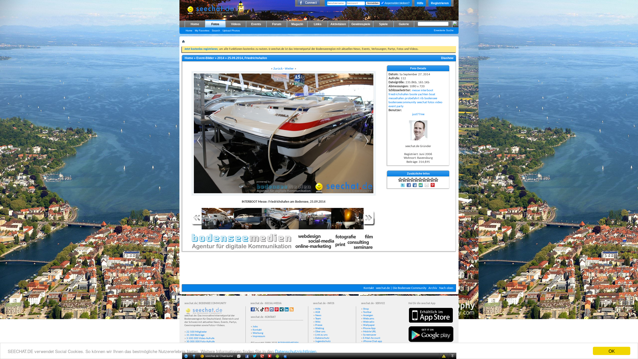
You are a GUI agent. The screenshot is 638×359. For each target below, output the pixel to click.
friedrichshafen (399, 94)
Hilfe (420, 3)
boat (432, 94)
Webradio (368, 322)
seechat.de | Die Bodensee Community (401, 288)
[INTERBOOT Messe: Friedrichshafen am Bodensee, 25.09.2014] (199, 147)
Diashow (447, 58)
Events (256, 24)
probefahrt (412, 98)
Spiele (383, 24)
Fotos (215, 24)
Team (318, 318)
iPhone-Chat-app (372, 341)
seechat (422, 102)
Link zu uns (321, 335)
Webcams (368, 318)
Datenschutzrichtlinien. (296, 351)
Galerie (404, 24)
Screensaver (369, 335)
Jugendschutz (322, 341)
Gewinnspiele (360, 24)
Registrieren (440, 3)
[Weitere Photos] (197, 225)
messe (416, 90)
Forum (276, 24)
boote (413, 94)
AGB (317, 312)
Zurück (278, 68)
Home (195, 24)
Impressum (259, 336)
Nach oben (446, 288)
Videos (236, 24)
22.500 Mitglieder (196, 332)
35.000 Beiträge (195, 335)
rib (422, 98)
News (318, 315)
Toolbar (367, 312)
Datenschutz (322, 338)
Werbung (258, 333)
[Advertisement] (319, 269)
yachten (423, 94)
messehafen (396, 98)
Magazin (297, 24)
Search (216, 30)
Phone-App (369, 328)
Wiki (317, 322)
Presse (318, 325)
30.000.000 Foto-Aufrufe (200, 341)
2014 (220, 58)
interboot (427, 90)
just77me (418, 114)
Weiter (289, 68)
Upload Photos (231, 30)
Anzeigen (368, 315)
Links (317, 24)
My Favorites (202, 30)
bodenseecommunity (402, 102)
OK (612, 351)
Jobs (255, 326)
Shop (366, 309)
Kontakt (369, 288)
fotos (431, 102)
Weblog (319, 328)
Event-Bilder (205, 58)
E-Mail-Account (371, 338)
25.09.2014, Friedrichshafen (247, 58)
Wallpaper (369, 325)
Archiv (432, 288)
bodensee (430, 98)
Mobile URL (369, 331)
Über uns (320, 331)
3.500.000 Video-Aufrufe (200, 338)
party (400, 106)
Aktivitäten (338, 24)
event (392, 106)
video (438, 102)
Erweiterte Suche (444, 30)
